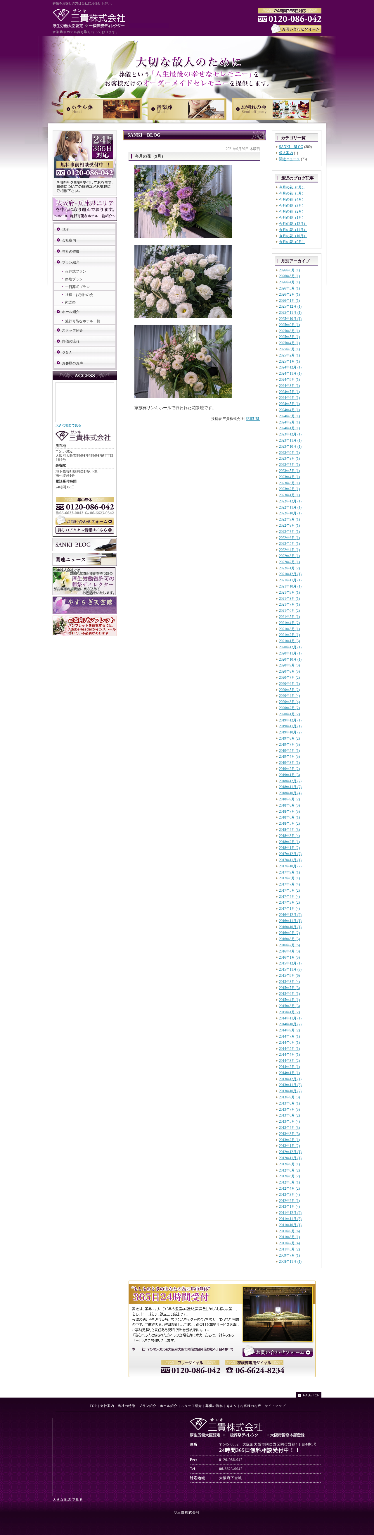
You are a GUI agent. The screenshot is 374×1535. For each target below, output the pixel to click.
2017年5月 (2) (289, 890)
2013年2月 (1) (289, 1140)
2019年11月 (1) (290, 726)
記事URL (253, 419)
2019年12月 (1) (290, 720)
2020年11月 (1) (290, 653)
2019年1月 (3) (289, 775)
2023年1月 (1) (289, 495)
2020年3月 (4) (289, 702)
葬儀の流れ (70, 341)
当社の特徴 (70, 251)
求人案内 (286, 153)
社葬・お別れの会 (79, 295)
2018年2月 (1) (289, 842)
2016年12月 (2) (290, 915)
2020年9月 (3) (289, 665)
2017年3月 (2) (289, 902)
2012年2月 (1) (289, 1201)
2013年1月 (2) (289, 1146)
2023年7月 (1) (289, 465)
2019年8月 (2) (289, 738)
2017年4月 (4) (289, 897)
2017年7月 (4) (289, 884)
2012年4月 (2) (289, 1188)
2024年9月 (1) (289, 380)
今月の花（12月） (293, 224)
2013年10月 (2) (290, 1091)
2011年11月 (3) (290, 1219)
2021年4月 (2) (289, 623)
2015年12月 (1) (290, 963)
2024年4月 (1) (289, 410)
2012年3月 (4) (289, 1195)
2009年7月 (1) (289, 1255)
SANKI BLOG (291, 147)
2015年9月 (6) (289, 976)
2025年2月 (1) (289, 355)
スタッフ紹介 (72, 330)
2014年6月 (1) (289, 1042)
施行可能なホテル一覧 (82, 321)
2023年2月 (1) (289, 489)
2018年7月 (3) (289, 811)
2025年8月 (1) (289, 331)
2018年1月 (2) (289, 848)
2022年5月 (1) (289, 544)
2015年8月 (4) (289, 982)
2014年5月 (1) (289, 1049)
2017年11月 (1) (290, 860)
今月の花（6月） (292, 187)
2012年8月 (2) (289, 1170)
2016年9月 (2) (289, 933)
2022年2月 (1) (289, 562)
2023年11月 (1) (290, 440)
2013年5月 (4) (289, 1121)
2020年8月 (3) (289, 671)
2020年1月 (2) (289, 714)
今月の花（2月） (292, 211)
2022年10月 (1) (290, 513)
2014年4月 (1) (289, 1054)
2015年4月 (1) (289, 1000)
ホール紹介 (70, 312)
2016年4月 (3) (289, 951)
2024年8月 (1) (289, 386)
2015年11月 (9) (290, 969)
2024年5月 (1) (289, 404)
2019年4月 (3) (289, 756)
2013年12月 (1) (290, 1079)
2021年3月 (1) (289, 629)
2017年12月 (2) (290, 854)
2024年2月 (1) (289, 422)
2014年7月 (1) (289, 1036)
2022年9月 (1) (289, 519)
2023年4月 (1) (289, 477)
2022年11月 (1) (290, 507)
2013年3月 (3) (289, 1134)
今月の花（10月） (293, 236)
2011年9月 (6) (289, 1231)
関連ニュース (289, 159)
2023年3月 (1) (289, 483)
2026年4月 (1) (289, 282)
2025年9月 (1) (289, 325)
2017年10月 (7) (290, 866)
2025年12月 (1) (290, 306)
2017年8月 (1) (289, 878)
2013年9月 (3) (289, 1097)
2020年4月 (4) (289, 696)
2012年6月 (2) (289, 1176)
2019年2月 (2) (289, 769)
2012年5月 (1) (289, 1182)
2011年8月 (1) (289, 1237)
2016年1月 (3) (289, 957)
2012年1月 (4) (289, 1207)
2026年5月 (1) (289, 276)
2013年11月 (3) (290, 1085)
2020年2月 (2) (289, 708)
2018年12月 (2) (290, 781)
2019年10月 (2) (290, 732)
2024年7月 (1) (289, 392)
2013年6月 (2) (289, 1115)
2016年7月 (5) (289, 945)
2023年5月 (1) (289, 471)
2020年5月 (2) (289, 690)
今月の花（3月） (292, 206)
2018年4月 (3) (289, 830)
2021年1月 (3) (289, 641)
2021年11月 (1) (290, 580)
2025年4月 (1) (289, 343)
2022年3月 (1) (289, 556)
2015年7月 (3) (289, 988)
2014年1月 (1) (289, 1073)
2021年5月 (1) (289, 617)
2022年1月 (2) (289, 568)
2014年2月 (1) (289, 1067)
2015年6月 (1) (289, 994)
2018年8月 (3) (289, 805)
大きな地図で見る (68, 425)
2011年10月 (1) (290, 1225)
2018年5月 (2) (289, 823)
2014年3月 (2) (289, 1061)
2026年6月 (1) (289, 270)
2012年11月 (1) (290, 1158)
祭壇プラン (74, 279)
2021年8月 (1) (289, 599)
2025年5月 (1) (289, 337)
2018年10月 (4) (290, 793)
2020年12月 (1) (290, 647)
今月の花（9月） (292, 242)
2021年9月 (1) (289, 592)
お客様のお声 (72, 363)
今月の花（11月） (293, 230)
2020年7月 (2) (289, 678)
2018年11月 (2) (290, 787)
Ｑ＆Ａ (67, 352)
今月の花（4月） (292, 199)
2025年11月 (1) (290, 313)
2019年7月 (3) (289, 744)
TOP (65, 230)
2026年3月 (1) (289, 288)
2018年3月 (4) (289, 836)
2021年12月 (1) (290, 574)
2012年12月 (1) (290, 1152)
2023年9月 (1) (289, 453)
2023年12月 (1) (290, 434)
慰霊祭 (70, 302)
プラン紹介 (70, 262)
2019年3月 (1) (289, 763)
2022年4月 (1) (289, 550)
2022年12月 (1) (290, 501)
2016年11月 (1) (290, 921)
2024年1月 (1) (289, 428)
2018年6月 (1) (289, 817)
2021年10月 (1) (290, 586)
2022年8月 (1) (289, 525)
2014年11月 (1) (290, 1018)
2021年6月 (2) (289, 611)
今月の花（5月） (292, 193)
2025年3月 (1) (289, 349)
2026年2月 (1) (289, 294)
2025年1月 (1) (289, 361)
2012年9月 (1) (289, 1164)
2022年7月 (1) (289, 532)
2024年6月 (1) (289, 398)
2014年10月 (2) (290, 1024)
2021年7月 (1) (289, 604)
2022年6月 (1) (289, 538)
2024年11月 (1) (290, 373)
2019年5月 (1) (289, 751)
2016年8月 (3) (289, 939)
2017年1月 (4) (289, 909)
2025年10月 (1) (290, 319)
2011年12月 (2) (290, 1213)
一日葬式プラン (77, 287)
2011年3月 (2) (289, 1249)
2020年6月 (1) (289, 684)
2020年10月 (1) (290, 659)
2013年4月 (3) (289, 1128)
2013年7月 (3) (289, 1109)
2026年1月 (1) (289, 301)
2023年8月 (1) (289, 458)
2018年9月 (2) (289, 799)
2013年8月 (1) (289, 1103)
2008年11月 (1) (290, 1262)
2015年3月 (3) (289, 1006)
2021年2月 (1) (289, 635)
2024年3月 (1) (289, 416)
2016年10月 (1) (290, 927)
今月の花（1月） (292, 218)
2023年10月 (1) (290, 447)
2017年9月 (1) (289, 872)
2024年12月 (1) (290, 367)
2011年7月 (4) (289, 1243)
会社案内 (69, 240)
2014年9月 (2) (289, 1030)
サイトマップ (275, 1405)
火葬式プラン (75, 271)
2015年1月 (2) (289, 1012)
